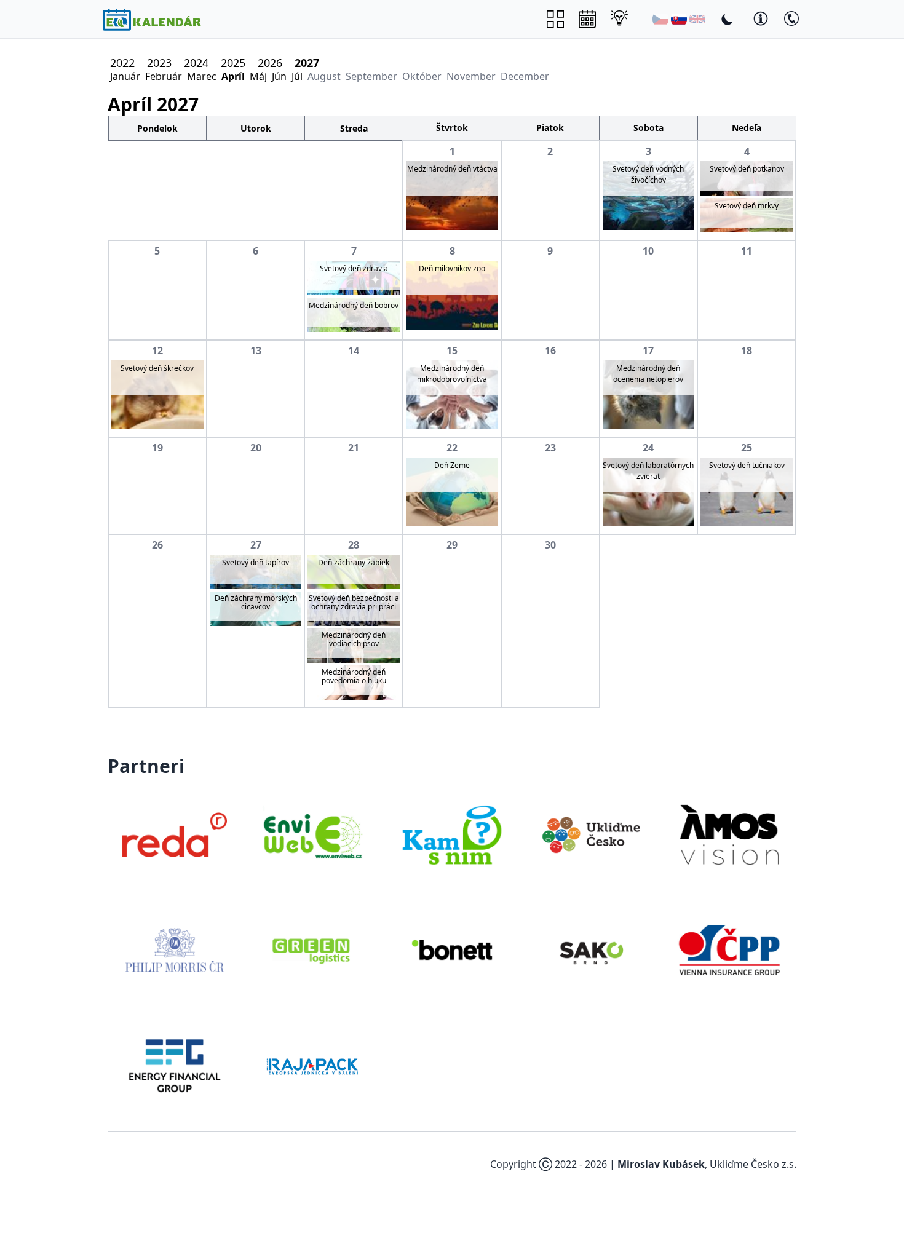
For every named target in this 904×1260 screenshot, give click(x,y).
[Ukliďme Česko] (591, 835)
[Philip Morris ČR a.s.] (174, 950)
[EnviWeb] (313, 835)
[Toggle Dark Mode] (727, 19)
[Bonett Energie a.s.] (452, 950)
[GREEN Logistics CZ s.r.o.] (313, 950)
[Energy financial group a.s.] (174, 1065)
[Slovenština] (679, 19)
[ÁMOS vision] (729, 835)
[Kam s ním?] (452, 835)
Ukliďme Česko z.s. (753, 1164)
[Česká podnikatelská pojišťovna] (729, 950)
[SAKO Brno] (591, 950)
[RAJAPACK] (313, 1065)
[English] (697, 19)
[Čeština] (660, 19)
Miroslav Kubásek (661, 1164)
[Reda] (174, 835)
